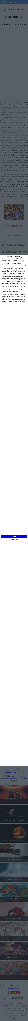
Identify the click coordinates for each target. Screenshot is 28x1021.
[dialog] (14, 510)
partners (10, 258)
